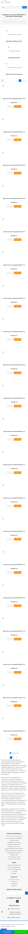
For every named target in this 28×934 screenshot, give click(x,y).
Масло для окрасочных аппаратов (14, 850)
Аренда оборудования (14, 865)
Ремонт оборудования (14, 867)
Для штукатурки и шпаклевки (14, 838)
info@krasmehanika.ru (15, 912)
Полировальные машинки (14, 852)
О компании (14, 883)
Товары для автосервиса (14, 844)
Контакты (14, 877)
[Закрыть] (9, 924)
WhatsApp (9, 901)
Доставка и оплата (14, 879)
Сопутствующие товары (14, 857)
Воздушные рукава (14, 57)
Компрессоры (14, 854)
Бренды (14, 873)
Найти (24, 7)
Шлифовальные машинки (14, 842)
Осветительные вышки (14, 859)
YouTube (13, 901)
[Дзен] (17, 901)
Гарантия (14, 885)
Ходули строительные (14, 846)
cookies (13, 926)
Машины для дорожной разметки (14, 848)
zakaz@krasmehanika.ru (15, 914)
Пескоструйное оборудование (14, 836)
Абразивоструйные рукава (14, 41)
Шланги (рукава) (14, 840)
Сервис (14, 862)
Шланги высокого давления (14, 74)
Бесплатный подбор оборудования (7, 932)
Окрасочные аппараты (14, 833)
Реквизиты (14, 881)
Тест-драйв (14, 871)
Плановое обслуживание (14, 869)
